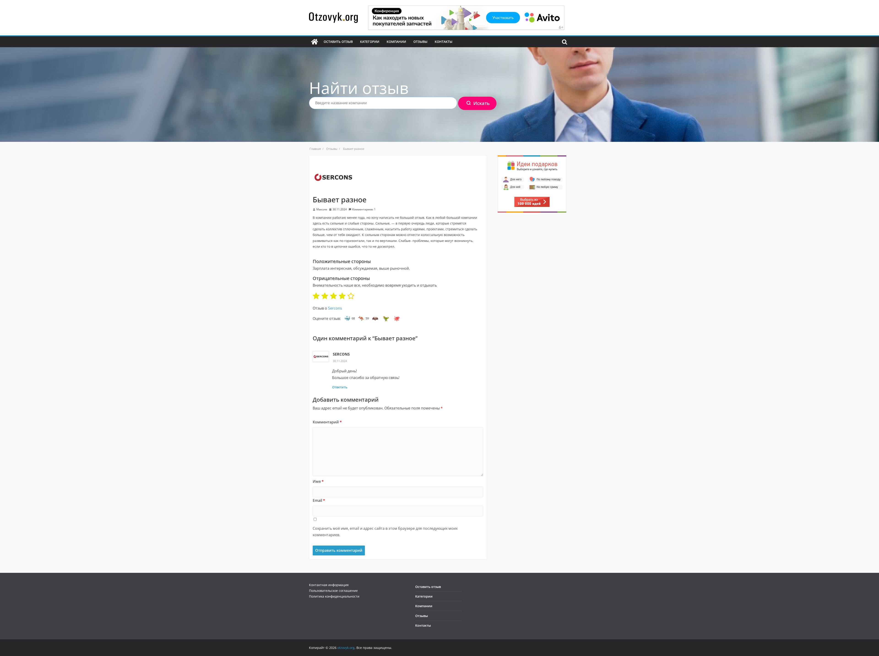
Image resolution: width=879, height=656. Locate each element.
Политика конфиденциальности (334, 596)
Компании (396, 41)
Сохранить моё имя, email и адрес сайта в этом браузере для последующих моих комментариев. (385, 532)
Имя (318, 481)
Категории (369, 41)
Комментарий (327, 422)
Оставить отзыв (338, 41)
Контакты (443, 41)
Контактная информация (329, 585)
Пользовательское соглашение (333, 590)
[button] (347, 318)
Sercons (335, 308)
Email (319, 500)
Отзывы (420, 41)
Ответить (339, 387)
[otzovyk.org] (314, 41)
